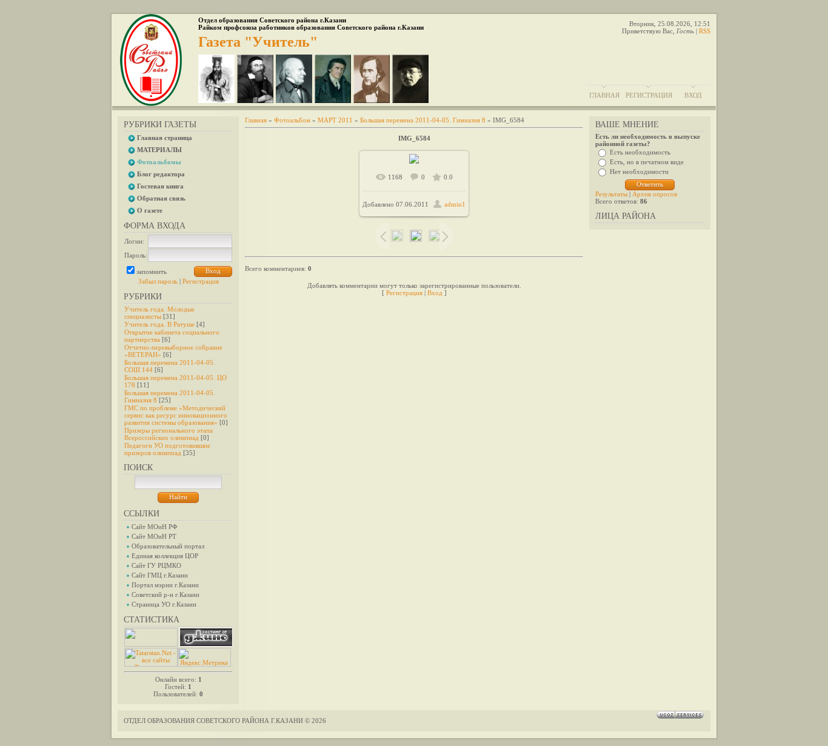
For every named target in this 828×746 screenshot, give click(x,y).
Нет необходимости (639, 171)
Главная (604, 95)
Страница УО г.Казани (164, 604)
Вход (693, 95)
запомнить (151, 271)
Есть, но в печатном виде (647, 161)
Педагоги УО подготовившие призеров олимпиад (167, 449)
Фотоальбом (292, 120)
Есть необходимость (640, 152)
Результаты (611, 194)
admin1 (455, 204)
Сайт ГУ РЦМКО (156, 565)
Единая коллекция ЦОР (165, 555)
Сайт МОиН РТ (154, 536)
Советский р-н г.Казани (165, 594)
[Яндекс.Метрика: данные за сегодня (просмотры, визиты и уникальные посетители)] (204, 657)
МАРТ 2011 (335, 120)
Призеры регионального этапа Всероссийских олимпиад (168, 434)
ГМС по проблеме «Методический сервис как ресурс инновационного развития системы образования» (175, 415)
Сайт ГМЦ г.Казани (160, 575)
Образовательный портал (168, 546)
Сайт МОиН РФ (155, 526)
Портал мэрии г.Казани (165, 584)
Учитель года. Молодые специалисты (159, 312)
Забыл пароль (158, 281)
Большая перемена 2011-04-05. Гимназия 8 (423, 120)
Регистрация (649, 95)
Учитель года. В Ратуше (159, 324)
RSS (704, 31)
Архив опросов (654, 194)
